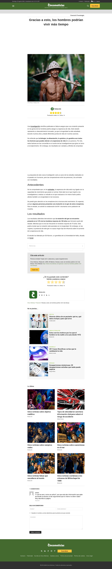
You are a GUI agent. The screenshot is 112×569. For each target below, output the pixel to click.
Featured (38, 303)
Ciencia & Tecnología (77, 15)
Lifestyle (51, 314)
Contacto (81, 1)
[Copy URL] (65, 120)
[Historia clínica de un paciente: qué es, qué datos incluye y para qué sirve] (38, 321)
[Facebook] (58, 120)
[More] (69, 120)
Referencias (32, 246)
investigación (35, 126)
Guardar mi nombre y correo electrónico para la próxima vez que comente (50, 513)
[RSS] (46, 294)
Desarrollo (52, 346)
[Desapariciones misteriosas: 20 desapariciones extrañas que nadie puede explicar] (38, 369)
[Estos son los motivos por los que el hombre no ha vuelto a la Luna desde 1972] (38, 337)
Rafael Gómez (60, 419)
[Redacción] (52, 108)
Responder (37, 500)
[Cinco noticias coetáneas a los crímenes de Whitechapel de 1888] (71, 463)
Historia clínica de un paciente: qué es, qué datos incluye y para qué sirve (65, 318)
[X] (54, 120)
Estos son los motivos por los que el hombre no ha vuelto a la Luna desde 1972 (65, 334)
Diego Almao (52, 371)
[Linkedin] (45, 551)
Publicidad (87, 1)
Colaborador (52, 320)
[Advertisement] (56, 40)
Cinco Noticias (31, 303)
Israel (31, 238)
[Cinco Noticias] (56, 545)
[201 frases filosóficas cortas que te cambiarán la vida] (38, 353)
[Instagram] (41, 294)
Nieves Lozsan (52, 353)
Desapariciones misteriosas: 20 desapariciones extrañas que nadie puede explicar (65, 367)
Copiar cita (35, 269)
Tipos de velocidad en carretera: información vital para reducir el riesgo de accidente (70, 414)
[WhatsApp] (62, 120)
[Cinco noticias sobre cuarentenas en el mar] (71, 432)
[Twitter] (41, 551)
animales (51, 189)
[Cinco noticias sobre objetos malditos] (41, 399)
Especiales (51, 363)
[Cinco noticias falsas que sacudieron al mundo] (41, 463)
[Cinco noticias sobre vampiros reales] (41, 432)
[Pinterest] (44, 294)
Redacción (57, 109)
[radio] (48, 282)
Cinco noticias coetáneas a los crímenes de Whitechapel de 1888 (69, 478)
